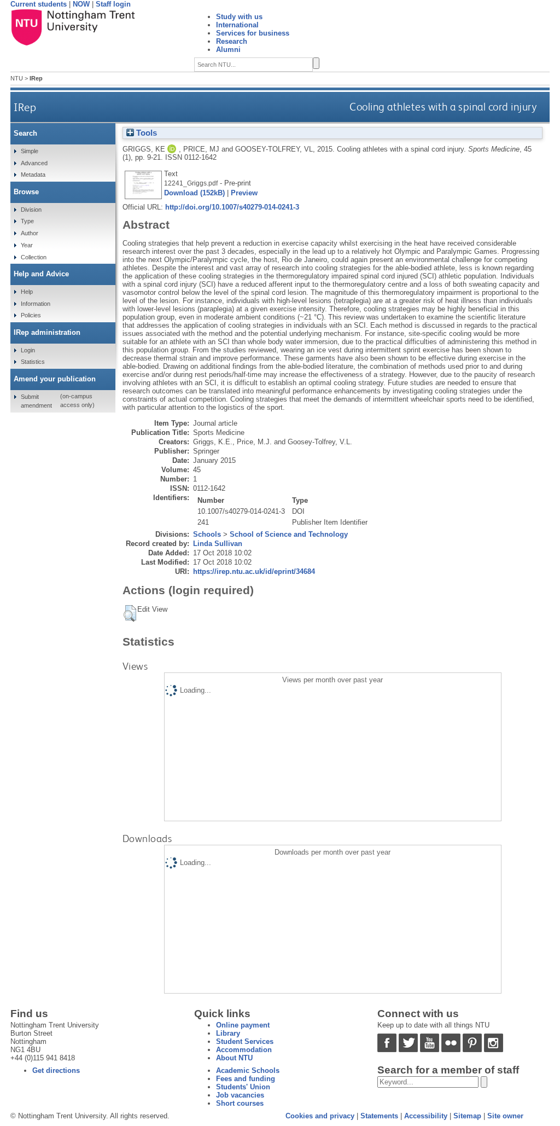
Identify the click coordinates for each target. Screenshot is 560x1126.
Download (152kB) (194, 193)
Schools (207, 534)
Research (231, 41)
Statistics (33, 361)
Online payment (243, 1025)
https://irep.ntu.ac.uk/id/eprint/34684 (254, 571)
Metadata (33, 174)
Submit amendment (36, 401)
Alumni (228, 49)
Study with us (239, 17)
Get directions (56, 1070)
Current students (38, 4)
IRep (25, 107)
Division (31, 209)
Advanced (34, 163)
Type (27, 221)
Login (28, 350)
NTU (16, 78)
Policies (31, 315)
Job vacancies (240, 1095)
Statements (379, 1116)
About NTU (234, 1058)
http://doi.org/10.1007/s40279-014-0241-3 (232, 207)
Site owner (505, 1116)
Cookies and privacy (319, 1116)
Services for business (252, 33)
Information (35, 303)
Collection (33, 257)
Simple (29, 151)
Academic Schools (247, 1070)
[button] (130, 613)
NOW (81, 4)
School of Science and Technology (289, 534)
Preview (244, 193)
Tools (145, 133)
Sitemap (467, 1116)
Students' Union (243, 1087)
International (237, 25)
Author (29, 233)
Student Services (244, 1041)
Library (228, 1033)
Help (27, 291)
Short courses (240, 1103)
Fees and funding (245, 1079)
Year (27, 245)
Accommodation (244, 1050)
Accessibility (425, 1116)
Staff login (113, 4)
